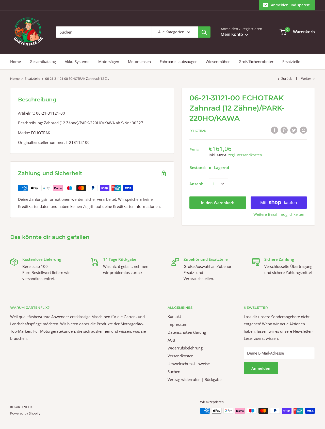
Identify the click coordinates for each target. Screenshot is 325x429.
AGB (171, 340)
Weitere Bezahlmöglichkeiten (278, 214)
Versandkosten (180, 355)
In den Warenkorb (217, 202)
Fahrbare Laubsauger (178, 61)
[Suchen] (204, 32)
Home (15, 61)
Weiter (306, 78)
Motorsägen (108, 61)
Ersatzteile (291, 61)
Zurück (286, 78)
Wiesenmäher (218, 61)
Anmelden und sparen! (290, 5)
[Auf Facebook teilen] (274, 130)
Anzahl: (196, 183)
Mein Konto (232, 34)
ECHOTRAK (197, 130)
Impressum (177, 324)
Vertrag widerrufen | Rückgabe (194, 379)
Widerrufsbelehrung (185, 347)
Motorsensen (139, 61)
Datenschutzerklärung (187, 332)
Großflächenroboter (256, 61)
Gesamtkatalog (43, 61)
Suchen (174, 371)
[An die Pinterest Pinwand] (284, 130)
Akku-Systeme (77, 61)
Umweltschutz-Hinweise (189, 363)
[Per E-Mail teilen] (303, 130)
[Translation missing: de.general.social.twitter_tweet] (293, 130)
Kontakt (174, 316)
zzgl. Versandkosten (245, 154)
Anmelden (260, 368)
